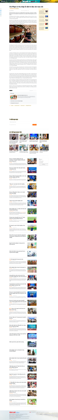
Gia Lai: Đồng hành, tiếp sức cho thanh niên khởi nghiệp (17, 192)
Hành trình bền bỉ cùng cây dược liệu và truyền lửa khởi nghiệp (17, 252)
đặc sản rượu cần (22, 105)
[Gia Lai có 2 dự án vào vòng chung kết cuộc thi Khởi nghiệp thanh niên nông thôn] (32, 303)
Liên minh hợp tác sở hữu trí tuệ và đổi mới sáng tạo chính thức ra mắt (17, 334)
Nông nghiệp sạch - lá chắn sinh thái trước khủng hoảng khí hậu (17, 209)
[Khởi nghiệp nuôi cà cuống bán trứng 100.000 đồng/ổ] (32, 352)
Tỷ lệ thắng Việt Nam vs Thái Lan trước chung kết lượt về (42, 24)
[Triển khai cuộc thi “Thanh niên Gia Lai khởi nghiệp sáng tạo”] (32, 368)
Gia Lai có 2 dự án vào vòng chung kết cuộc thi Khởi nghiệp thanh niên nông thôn (17, 301)
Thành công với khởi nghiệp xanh (16, 200)
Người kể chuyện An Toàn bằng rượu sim (17, 374)
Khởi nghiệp (10, 162)
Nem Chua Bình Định (41, 162)
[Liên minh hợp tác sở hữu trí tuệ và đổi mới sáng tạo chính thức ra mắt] (32, 336)
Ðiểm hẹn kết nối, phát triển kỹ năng (16, 341)
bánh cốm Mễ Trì (40, 159)
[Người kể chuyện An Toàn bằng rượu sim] (32, 377)
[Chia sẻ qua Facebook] (1, 9)
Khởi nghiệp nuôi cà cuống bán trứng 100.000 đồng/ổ (16, 350)
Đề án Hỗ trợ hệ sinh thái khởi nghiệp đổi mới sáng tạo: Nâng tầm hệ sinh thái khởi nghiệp (17, 236)
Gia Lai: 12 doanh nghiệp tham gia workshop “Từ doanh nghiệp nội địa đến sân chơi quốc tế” (17, 160)
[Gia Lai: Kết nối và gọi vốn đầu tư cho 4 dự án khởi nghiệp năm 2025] (32, 178)
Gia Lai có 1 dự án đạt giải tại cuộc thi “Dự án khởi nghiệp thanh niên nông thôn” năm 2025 (17, 293)
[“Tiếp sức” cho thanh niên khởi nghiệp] (32, 186)
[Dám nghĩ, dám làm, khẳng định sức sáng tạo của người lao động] (32, 328)
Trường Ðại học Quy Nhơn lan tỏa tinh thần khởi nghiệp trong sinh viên (17, 284)
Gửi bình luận (34, 124)
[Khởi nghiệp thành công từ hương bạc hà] (32, 270)
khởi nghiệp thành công (28, 105)
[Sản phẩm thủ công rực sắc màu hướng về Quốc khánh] (32, 385)
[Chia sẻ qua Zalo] (1, 11)
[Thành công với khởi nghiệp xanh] (32, 203)
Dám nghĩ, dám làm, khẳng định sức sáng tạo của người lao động (17, 326)
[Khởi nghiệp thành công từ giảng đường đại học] (32, 360)
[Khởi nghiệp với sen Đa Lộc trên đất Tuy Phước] (32, 402)
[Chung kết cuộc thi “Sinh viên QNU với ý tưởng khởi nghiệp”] (46, 16)
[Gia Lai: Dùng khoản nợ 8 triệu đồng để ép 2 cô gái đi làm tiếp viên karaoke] (46, 28)
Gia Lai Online (14, 412)
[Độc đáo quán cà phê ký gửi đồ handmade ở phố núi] (13, 147)
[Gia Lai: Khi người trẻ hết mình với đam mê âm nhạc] (32, 311)
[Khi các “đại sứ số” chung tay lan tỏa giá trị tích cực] (32, 319)
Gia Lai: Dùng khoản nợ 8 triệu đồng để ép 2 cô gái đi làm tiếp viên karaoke (41, 28)
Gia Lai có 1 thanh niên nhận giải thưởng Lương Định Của (17, 168)
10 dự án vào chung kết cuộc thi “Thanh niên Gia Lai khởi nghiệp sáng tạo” (17, 218)
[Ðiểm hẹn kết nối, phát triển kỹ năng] (32, 344)
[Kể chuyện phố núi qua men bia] (32, 262)
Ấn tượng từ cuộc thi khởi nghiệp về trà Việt (17, 226)
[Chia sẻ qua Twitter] (1, 12)
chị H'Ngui (12, 105)
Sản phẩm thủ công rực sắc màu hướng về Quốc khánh (17, 383)
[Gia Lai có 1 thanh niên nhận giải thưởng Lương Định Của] (32, 170)
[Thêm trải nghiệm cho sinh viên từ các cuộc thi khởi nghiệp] (46, 20)
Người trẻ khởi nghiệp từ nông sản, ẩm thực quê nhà (17, 243)
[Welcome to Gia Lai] (29, 1)
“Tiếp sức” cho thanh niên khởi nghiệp (17, 184)
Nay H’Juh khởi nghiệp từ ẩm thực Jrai (22, 95)
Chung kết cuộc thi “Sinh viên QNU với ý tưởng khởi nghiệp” (42, 17)
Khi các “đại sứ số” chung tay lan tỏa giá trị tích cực (17, 318)
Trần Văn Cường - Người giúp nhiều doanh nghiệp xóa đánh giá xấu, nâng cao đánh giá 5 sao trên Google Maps (43, 12)
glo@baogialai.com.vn (13, 415)
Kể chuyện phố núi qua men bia (16, 259)
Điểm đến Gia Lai (11, 393)
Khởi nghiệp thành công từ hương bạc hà (17, 267)
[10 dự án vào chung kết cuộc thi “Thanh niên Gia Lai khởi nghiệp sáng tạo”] (32, 220)
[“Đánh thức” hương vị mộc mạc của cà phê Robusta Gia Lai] (32, 393)
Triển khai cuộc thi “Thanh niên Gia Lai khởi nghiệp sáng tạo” (17, 366)
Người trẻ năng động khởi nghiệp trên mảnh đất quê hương (43, 141)
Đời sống (10, 260)
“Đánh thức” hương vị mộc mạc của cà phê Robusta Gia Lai (17, 391)
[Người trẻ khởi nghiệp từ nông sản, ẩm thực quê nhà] (32, 245)
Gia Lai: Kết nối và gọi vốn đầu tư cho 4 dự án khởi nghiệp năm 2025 (17, 176)
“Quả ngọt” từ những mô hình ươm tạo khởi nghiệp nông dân (23, 152)
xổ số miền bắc (43, 164)
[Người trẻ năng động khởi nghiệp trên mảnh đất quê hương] (44, 137)
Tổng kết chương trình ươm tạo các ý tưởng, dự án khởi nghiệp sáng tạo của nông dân (34, 152)
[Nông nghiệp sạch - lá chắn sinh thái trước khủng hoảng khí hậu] (32, 211)
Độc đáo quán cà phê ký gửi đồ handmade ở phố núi (13, 152)
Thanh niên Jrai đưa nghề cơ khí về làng (44, 152)
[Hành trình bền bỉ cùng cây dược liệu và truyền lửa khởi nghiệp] (32, 253)
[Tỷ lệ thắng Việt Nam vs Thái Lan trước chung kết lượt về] (46, 24)
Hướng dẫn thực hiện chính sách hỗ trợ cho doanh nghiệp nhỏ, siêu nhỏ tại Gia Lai (17, 276)
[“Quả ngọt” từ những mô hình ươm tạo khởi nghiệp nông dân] (23, 147)
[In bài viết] (1, 16)
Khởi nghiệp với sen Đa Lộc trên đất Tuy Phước (17, 400)
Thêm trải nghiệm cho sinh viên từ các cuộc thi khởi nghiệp (42, 20)
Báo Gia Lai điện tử (4, 1)
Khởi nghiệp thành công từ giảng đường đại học (17, 358)
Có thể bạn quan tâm (15, 132)
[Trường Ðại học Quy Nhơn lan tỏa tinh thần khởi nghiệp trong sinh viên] (32, 286)
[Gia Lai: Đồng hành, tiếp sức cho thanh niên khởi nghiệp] (32, 194)
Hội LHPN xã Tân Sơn (17, 105)
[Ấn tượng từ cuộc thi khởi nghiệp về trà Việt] (32, 228)
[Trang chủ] (9, 3)
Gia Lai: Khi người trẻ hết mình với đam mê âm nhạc (17, 309)
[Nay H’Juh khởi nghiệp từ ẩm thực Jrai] (13, 97)
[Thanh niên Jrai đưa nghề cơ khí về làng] (44, 147)
